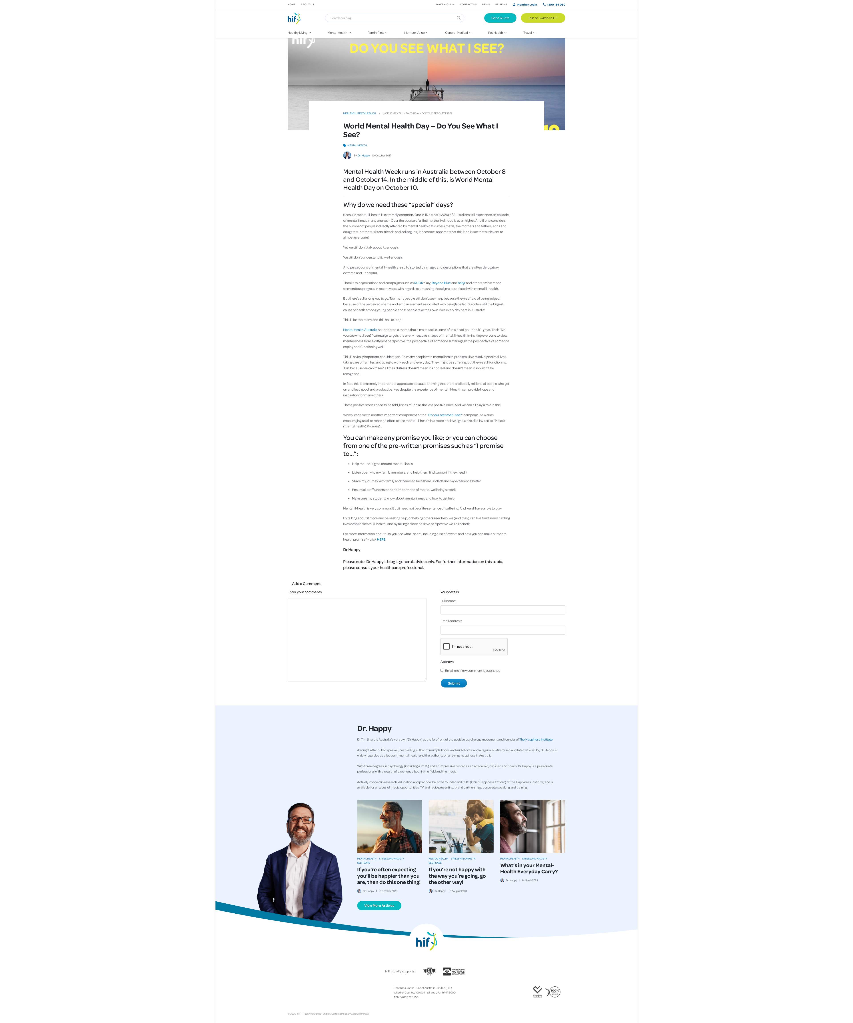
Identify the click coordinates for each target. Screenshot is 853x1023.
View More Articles (379, 905)
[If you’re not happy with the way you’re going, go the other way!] (461, 826)
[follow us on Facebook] (289, 992)
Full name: (448, 600)
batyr (461, 282)
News (486, 4)
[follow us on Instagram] (296, 992)
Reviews (501, 4)
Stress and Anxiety (391, 858)
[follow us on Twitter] (293, 992)
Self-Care (363, 862)
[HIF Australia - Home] (296, 18)
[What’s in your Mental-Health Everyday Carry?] (532, 826)
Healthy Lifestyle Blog (359, 113)
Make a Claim (445, 4)
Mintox (365, 1013)
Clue (353, 1013)
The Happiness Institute (536, 739)
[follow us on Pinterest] (303, 992)
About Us (307, 4)
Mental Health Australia (360, 329)
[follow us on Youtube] (311, 992)
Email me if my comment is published (472, 670)
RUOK (418, 282)
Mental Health (357, 145)
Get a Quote (500, 18)
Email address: (451, 620)
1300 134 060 (556, 4)
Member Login (527, 4)
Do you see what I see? (445, 415)
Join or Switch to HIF (543, 18)
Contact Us (468, 4)
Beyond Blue (441, 282)
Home (291, 4)
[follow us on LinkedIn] (307, 992)
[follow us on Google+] (300, 992)
